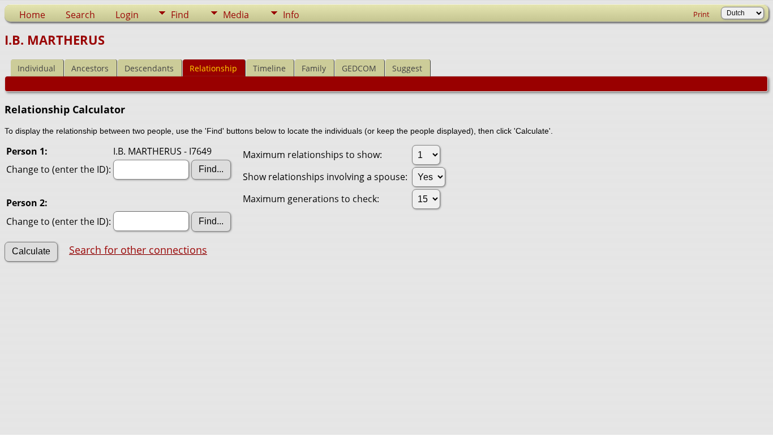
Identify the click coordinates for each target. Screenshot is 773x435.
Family (314, 68)
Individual (36, 68)
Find (180, 14)
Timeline (269, 68)
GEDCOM (359, 68)
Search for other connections (138, 250)
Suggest (407, 68)
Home (32, 14)
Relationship (213, 68)
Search (80, 14)
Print (701, 14)
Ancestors (90, 68)
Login (127, 14)
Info (291, 14)
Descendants (149, 68)
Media (236, 14)
